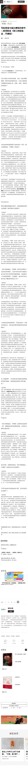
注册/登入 (21, 1)
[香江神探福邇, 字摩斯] (7, 659)
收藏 (4, 23)
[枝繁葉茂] (7, 682)
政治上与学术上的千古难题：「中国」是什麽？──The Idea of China (11, 753)
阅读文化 (8, 636)
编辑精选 (17, 636)
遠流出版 (10, 608)
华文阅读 (12, 636)
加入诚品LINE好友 (14, 705)
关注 (11, 611)
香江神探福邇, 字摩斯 (20, 654)
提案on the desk (5, 758)
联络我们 (14, 703)
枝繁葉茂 (17, 677)
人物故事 (3, 636)
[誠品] (8, 1)
